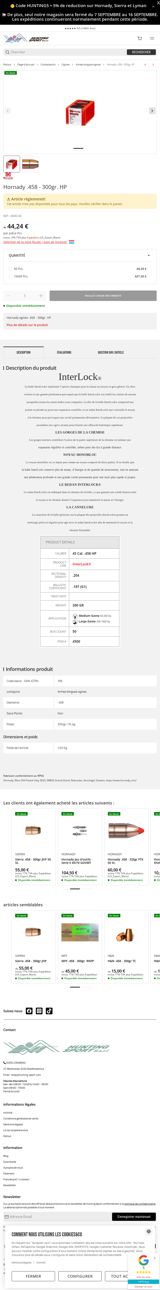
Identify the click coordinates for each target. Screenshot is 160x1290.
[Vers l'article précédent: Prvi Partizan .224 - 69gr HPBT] (145, 64)
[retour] (7, 110)
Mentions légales (13, 1124)
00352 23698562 (16, 1062)
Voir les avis (143, 1277)
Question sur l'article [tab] (111, 353)
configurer (80, 1276)
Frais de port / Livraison (16, 1179)
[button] (80, 255)
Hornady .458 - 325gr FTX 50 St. (125, 861)
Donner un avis (143, 1286)
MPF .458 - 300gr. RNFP (77, 961)
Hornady (68, 854)
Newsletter (9, 1185)
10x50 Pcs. (80, 276)
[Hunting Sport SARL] (26, 38)
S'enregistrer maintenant (134, 1217)
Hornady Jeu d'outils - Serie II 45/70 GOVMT (76, 861)
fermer (33, 1276)
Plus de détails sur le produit (27, 325)
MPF (64, 955)
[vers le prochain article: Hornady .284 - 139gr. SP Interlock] (153, 64)
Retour (7, 64)
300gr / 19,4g (66, 724)
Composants (48, 64)
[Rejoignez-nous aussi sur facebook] (29, 1011)
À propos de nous (13, 1167)
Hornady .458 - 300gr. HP (120, 64)
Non (60, 713)
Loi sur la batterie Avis (15, 1130)
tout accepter (126, 1276)
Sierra (20, 854)
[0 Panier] (139, 38)
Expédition (33, 237)
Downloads (9, 1162)
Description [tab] (23, 353)
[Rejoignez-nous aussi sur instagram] (39, 1011)
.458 (61, 702)
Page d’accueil (26, 64)
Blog (5, 1156)
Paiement (8, 1173)
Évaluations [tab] (64, 353)
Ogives (66, 64)
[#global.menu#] (152, 38)
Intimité (7, 1112)
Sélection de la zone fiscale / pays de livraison (35, 242)
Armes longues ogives (88, 64)
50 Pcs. (80, 269)
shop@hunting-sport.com (26, 1075)
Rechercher (141, 52)
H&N (111, 955)
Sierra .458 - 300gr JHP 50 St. (33, 861)
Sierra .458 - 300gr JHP (31, 961)
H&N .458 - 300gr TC (122, 961)
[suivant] (152, 110)
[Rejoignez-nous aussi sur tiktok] (49, 1011)
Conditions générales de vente (20, 1118)
